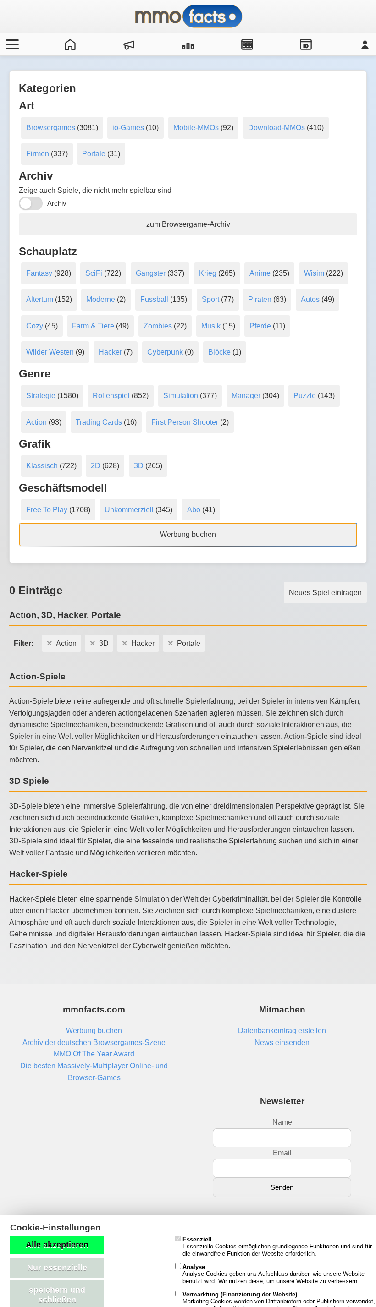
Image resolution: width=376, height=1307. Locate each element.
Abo (193, 510)
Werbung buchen (188, 534)
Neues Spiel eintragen (325, 592)
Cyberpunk (165, 352)
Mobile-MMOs (196, 127)
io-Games (128, 127)
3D (139, 466)
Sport (210, 299)
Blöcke (219, 352)
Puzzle (304, 395)
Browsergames (50, 127)
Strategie (40, 395)
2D (95, 466)
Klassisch (42, 466)
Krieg (207, 273)
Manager (246, 395)
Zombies (158, 326)
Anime (260, 273)
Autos (310, 299)
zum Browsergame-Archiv (188, 224)
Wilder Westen (50, 352)
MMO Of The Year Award (94, 1054)
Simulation (180, 395)
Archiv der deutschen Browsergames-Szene (94, 1042)
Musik (211, 326)
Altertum (39, 299)
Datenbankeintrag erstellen (282, 1030)
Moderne (100, 299)
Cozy (34, 326)
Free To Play (46, 510)
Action (36, 422)
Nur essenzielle (57, 1267)
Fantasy (39, 273)
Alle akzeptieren (57, 1244)
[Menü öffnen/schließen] (11, 44)
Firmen (37, 154)
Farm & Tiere (93, 326)
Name (282, 1122)
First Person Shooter (184, 422)
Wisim (314, 273)
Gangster (151, 273)
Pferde (260, 326)
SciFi (93, 273)
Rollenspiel (111, 395)
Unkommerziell (129, 510)
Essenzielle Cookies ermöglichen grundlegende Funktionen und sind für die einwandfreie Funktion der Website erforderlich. (277, 1246)
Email (282, 1153)
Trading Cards (99, 422)
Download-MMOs (276, 127)
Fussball (154, 299)
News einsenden (282, 1042)
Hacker (110, 352)
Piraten (259, 299)
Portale (93, 154)
